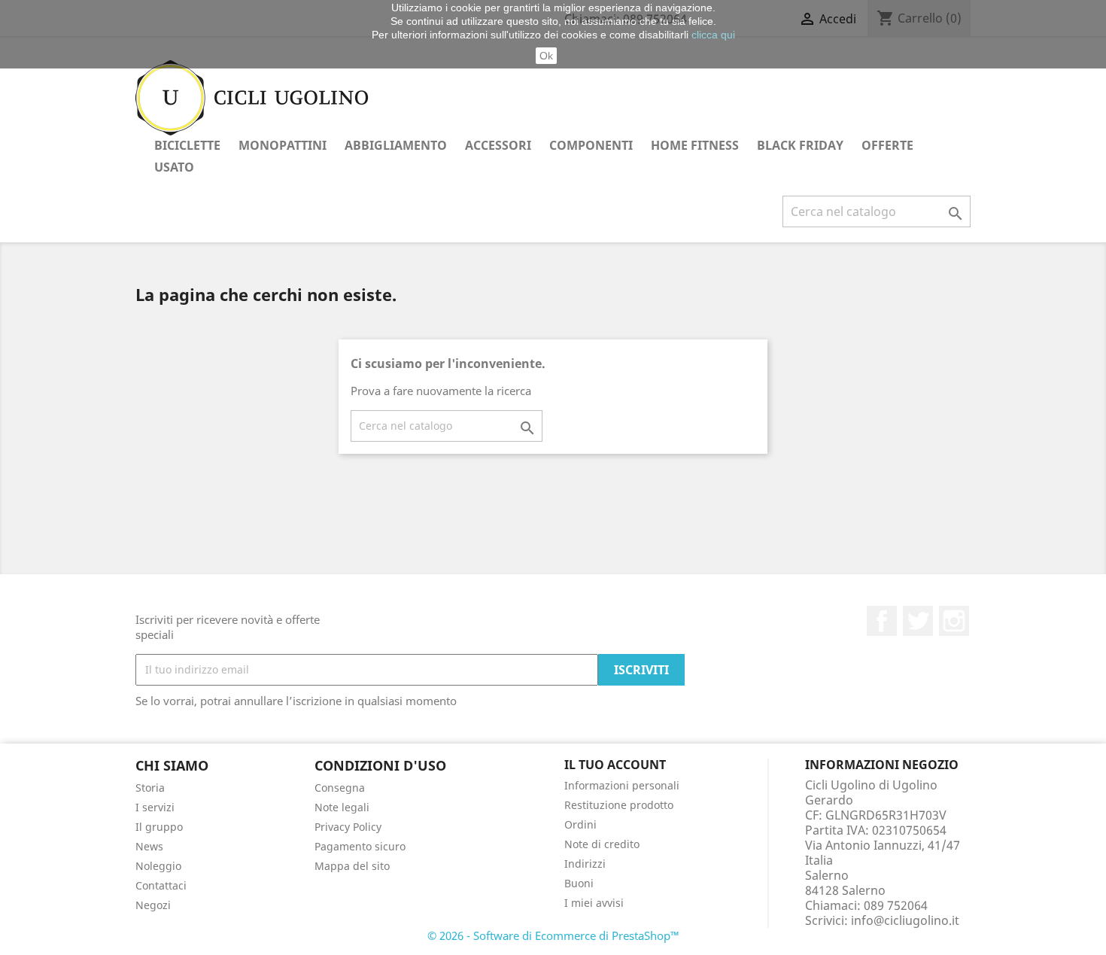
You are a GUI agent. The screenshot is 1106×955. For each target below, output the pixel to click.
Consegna (339, 787)
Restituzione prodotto (618, 805)
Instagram (954, 621)
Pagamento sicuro (360, 846)
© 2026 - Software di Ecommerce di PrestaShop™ (553, 935)
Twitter (918, 621)
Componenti (591, 145)
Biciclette (187, 145)
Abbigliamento (396, 145)
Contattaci (161, 885)
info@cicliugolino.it (905, 920)
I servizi (155, 807)
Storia (150, 787)
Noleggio (158, 866)
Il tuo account (615, 764)
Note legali (341, 807)
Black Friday (800, 145)
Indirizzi (585, 863)
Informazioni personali (621, 785)
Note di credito (602, 844)
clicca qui (713, 35)
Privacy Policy (347, 827)
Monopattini (283, 145)
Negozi (153, 905)
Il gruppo (159, 827)
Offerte (887, 145)
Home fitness (695, 145)
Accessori (498, 145)
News (149, 846)
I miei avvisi (594, 903)
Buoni (579, 883)
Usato (174, 167)
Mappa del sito (352, 866)
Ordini (580, 824)
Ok (546, 56)
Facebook (882, 621)
